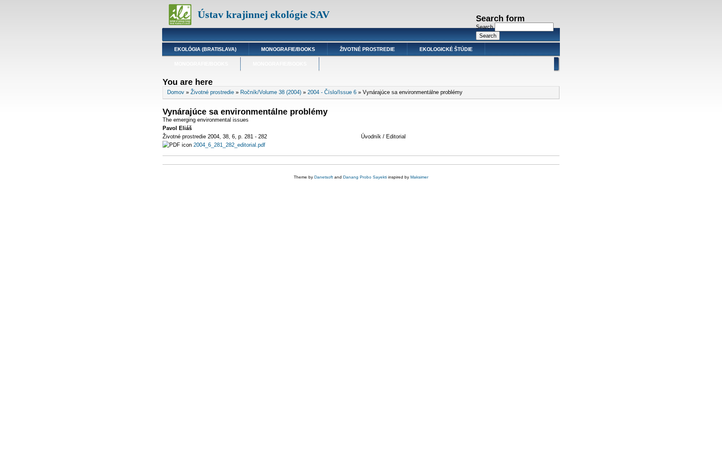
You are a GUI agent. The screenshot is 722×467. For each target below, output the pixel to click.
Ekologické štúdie (446, 49)
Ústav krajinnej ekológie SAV (264, 14)
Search (485, 27)
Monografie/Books (288, 49)
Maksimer (419, 177)
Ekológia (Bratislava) (205, 49)
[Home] (180, 23)
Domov (175, 92)
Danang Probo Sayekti (365, 177)
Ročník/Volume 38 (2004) (270, 92)
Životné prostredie (367, 49)
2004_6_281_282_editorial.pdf (229, 145)
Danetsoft (323, 177)
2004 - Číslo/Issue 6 (332, 92)
